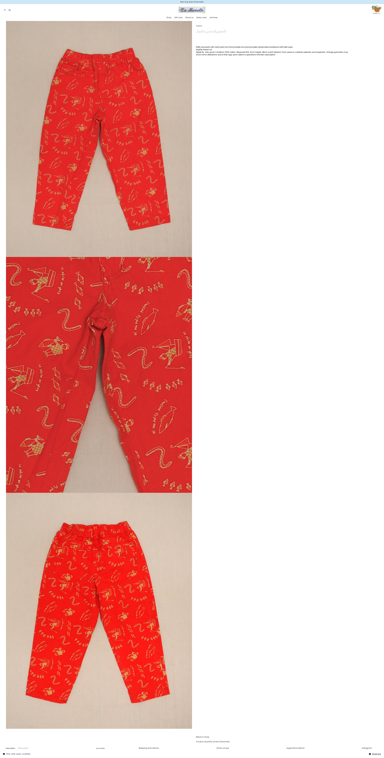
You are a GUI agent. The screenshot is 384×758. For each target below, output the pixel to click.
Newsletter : (11, 748)
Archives (214, 17)
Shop (168, 17)
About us (189, 17)
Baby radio (201, 17)
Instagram (367, 748)
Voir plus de (213, 741)
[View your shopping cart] (376, 8)
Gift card (178, 17)
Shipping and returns (149, 748)
